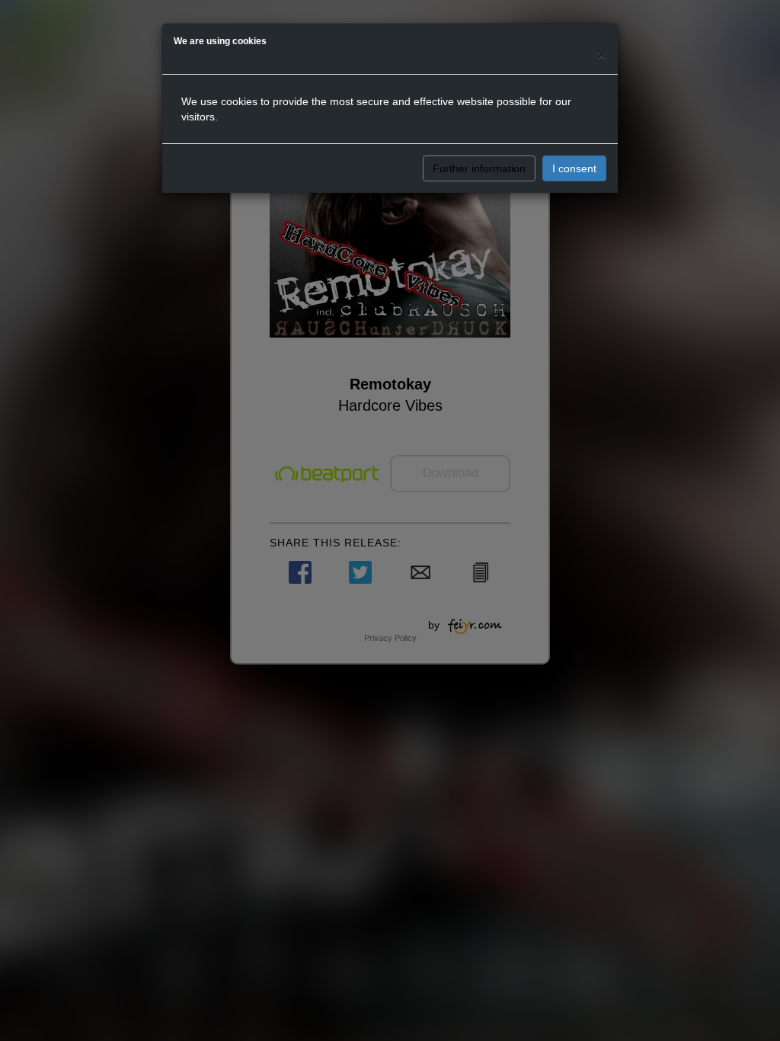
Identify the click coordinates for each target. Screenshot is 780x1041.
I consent (574, 168)
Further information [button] (479, 168)
